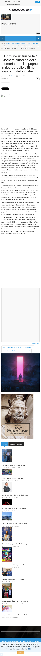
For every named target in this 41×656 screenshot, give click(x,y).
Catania (35, 43)
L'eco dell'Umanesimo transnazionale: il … (15, 465)
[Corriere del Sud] (20, 10)
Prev (37, 33)
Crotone (14, 24)
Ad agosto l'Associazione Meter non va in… (15, 615)
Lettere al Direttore (16, 4)
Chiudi (20, 653)
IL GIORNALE (6, 1)
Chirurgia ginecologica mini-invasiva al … (14, 579)
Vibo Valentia (17, 511)
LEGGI (29, 649)
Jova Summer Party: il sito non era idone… (15, 495)
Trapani (16, 480)
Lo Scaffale (9, 4)
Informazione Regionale (19, 43)
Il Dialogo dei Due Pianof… (8, 23)
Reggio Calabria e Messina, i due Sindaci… (15, 601)
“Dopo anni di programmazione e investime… (16, 524)
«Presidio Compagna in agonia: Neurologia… (15, 544)
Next (39, 33)
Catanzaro (16, 526)
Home (8, 43)
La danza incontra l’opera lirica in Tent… (14, 508)
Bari (15, 581)
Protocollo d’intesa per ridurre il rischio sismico (17, 347)
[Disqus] (20, 262)
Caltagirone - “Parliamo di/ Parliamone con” (16, 351)
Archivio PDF (11, 1)
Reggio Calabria (18, 603)
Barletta (16, 497)
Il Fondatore (20, 1)
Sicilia (30, 43)
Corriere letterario (18, 468)
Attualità (16, 617)
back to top (35, 343)
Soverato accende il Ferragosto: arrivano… (15, 565)
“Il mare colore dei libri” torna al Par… (14, 478)
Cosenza (16, 546)
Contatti (16, 1)
